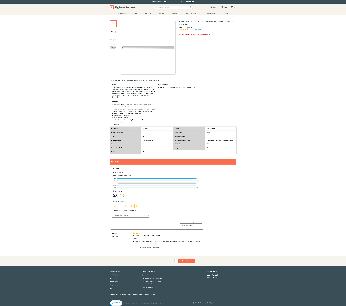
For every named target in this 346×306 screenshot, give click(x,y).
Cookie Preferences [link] (154, 284)
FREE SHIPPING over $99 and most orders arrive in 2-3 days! (173, 2)
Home (111, 17)
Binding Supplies (137, 294)
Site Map (161, 303)
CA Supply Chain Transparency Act (152, 278)
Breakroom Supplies (150, 294)
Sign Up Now (186, 261)
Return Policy (113, 278)
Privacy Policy (134, 303)
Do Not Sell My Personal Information (149, 303)
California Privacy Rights (149, 287)
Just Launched (118, 17)
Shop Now (190, 2)
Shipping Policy (114, 281)
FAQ (111, 288)
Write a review (198, 29)
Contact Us (145, 275)
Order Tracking (114, 275)
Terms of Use (126, 303)
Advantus (182, 27)
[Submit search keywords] (190, 7)
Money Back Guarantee (116, 285)
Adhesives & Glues (125, 294)
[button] (113, 24)
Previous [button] (120, 47)
